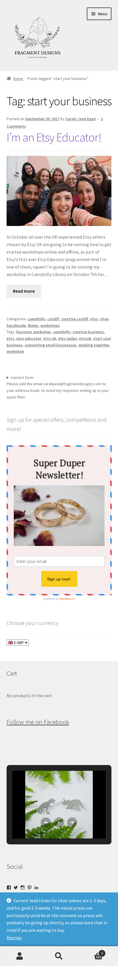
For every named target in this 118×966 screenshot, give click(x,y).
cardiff (53, 318)
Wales (33, 325)
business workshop (33, 331)
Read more (24, 291)
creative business (88, 331)
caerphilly (36, 318)
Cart (91, 951)
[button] (46, 822)
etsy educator (28, 338)
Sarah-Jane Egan (81, 118)
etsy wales (67, 338)
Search (58, 956)
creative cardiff (74, 318)
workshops (50, 325)
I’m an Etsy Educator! (54, 137)
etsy (94, 318)
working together (93, 345)
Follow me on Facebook (38, 722)
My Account (19, 956)
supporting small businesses (50, 345)
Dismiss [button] (14, 937)
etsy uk (49, 338)
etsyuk (85, 338)
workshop (15, 351)
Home (18, 78)
